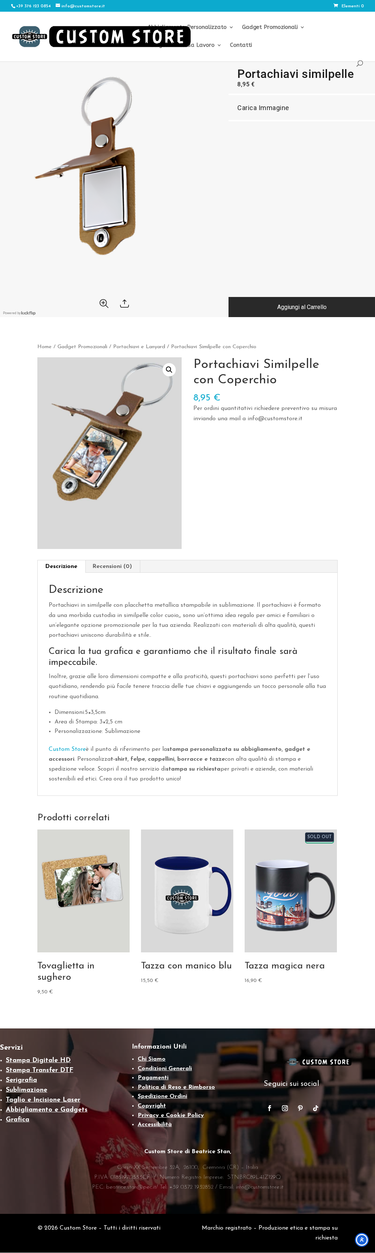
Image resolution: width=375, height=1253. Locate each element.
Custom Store (67, 749)
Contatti (241, 45)
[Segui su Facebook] (269, 1108)
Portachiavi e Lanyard (139, 347)
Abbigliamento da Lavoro (181, 45)
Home (44, 347)
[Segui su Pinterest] (300, 1108)
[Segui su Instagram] (285, 1108)
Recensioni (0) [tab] (112, 566)
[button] (169, 369)
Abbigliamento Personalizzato (187, 27)
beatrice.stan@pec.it (131, 1187)
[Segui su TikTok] (316, 1108)
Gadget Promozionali (270, 27)
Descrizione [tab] (61, 566)
